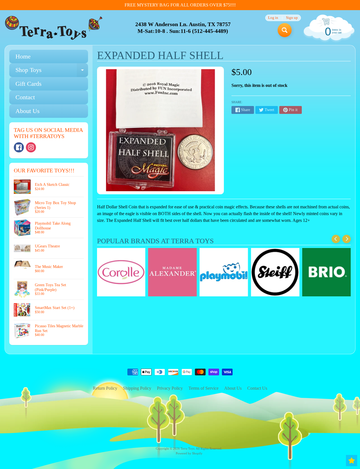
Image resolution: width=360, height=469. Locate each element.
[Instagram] (31, 147)
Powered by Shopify (189, 453)
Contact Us (257, 388)
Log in (273, 18)
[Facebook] (19, 147)
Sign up (292, 18)
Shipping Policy (137, 388)
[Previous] (336, 239)
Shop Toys (51, 71)
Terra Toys (187, 448)
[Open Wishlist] (351, 460)
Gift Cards (28, 83)
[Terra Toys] (53, 27)
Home (23, 56)
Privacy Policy (170, 388)
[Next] (346, 239)
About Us (27, 110)
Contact (25, 97)
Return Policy (105, 388)
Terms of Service (203, 388)
